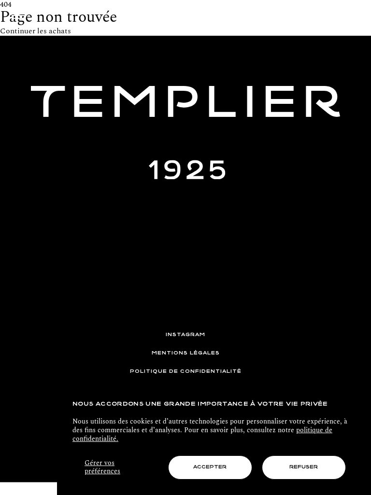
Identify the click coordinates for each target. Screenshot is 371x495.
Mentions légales (186, 353)
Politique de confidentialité (186, 371)
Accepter (210, 467)
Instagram (185, 335)
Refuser (303, 467)
